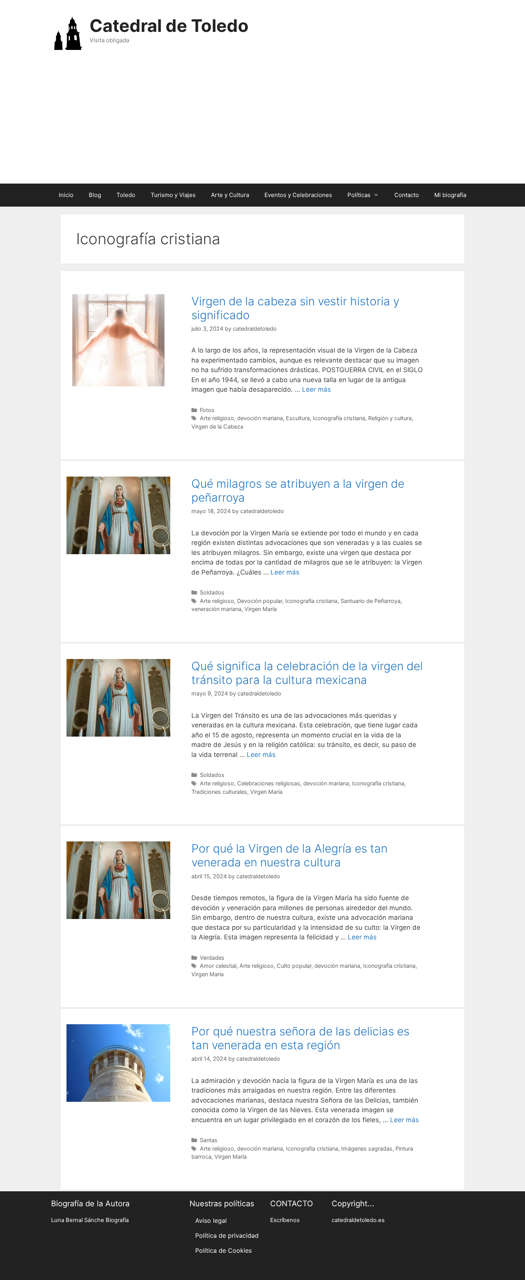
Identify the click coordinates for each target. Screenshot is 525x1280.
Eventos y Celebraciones (298, 195)
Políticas (358, 195)
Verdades (212, 957)
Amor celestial (218, 965)
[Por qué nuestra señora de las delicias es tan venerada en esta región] (118, 1099)
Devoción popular (259, 601)
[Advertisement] (262, 122)
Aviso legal (211, 1220)
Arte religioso (217, 418)
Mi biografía (450, 195)
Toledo (125, 195)
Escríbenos (285, 1220)
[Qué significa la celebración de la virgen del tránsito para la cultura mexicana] (118, 734)
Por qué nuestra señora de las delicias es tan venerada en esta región (300, 1038)
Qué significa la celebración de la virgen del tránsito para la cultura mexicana (307, 673)
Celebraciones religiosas (268, 783)
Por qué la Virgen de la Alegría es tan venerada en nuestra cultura (289, 855)
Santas (209, 1140)
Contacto (406, 195)
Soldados (212, 592)
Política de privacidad (227, 1235)
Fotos (207, 410)
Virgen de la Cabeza (217, 426)
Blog (95, 195)
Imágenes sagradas (366, 1148)
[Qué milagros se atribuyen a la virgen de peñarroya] (118, 552)
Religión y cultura (390, 418)
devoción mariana (260, 418)
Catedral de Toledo (169, 25)
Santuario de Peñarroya (370, 601)
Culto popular (294, 965)
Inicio (66, 195)
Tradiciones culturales (219, 791)
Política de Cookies (223, 1250)
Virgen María (260, 609)
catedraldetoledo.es (358, 1220)
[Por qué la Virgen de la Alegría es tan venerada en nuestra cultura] (118, 917)
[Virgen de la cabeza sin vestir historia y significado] (118, 384)
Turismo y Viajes (173, 195)
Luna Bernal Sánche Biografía (90, 1220)
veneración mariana (216, 609)
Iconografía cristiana (339, 418)
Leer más (316, 389)
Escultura (298, 418)
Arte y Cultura (230, 195)
